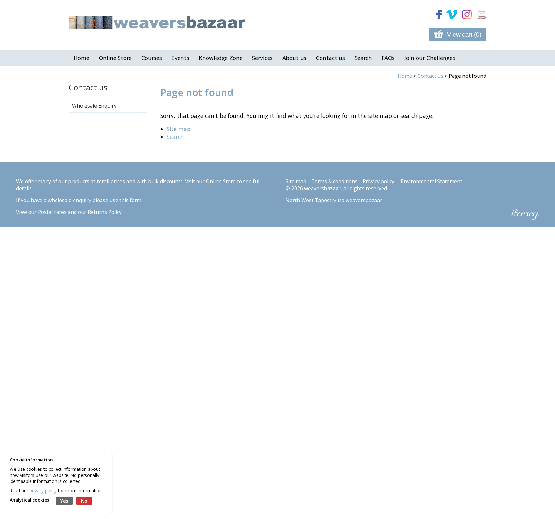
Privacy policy (378, 181)
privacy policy (43, 491)
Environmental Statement (431, 181)
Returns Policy (105, 212)
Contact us (88, 87)
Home (405, 75)
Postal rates (52, 212)
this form (130, 200)
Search (175, 136)
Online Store (221, 181)
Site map (178, 129)
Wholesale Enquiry (94, 105)
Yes (64, 501)
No (84, 501)
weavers (322, 188)
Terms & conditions (334, 181)
